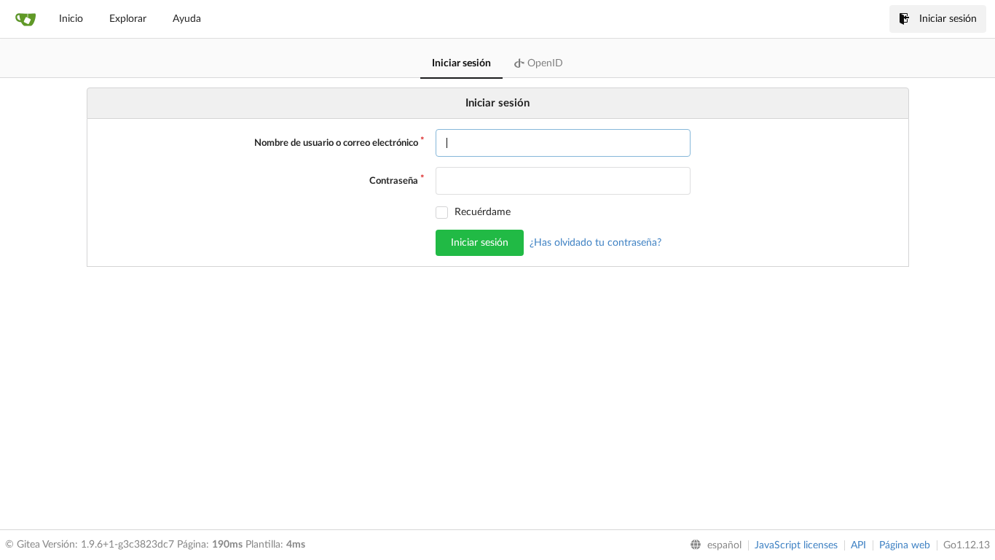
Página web (904, 545)
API (858, 545)
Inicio (71, 19)
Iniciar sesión (948, 19)
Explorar (127, 19)
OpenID (543, 63)
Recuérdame (483, 212)
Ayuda (187, 19)
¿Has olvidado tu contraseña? (595, 243)
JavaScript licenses (796, 545)
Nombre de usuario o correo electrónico (336, 143)
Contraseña (393, 181)
